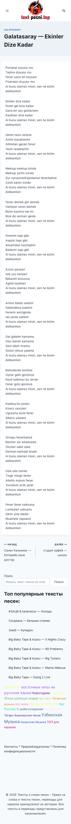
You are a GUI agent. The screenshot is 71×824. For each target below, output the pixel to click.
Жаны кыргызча (43, 704)
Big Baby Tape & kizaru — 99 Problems (36, 649)
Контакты (11, 746)
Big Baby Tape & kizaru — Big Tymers (34, 658)
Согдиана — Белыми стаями (29, 620)
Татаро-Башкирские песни (22, 715)
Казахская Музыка (33, 722)
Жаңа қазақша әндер (21, 698)
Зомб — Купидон (21, 630)
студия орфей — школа (55, 550)
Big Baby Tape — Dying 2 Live (29, 677)
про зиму (57, 693)
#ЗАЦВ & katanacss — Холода (30, 611)
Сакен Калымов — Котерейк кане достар (17, 552)
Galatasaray (12, 29)
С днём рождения (30, 709)
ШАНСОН (12, 687)
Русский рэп (52, 709)
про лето (45, 698)
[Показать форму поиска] (64, 11)
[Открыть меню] (7, 10)
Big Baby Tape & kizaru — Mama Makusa (37, 667)
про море (22, 704)
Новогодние (41, 693)
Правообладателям (35, 746)
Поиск (8, 576)
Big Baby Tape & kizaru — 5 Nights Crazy (37, 639)
